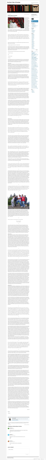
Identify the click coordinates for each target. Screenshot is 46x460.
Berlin (36, 62)
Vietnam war (32, 87)
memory (34, 75)
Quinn (34, 80)
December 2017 (33, 38)
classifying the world (32, 64)
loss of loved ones (36, 73)
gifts (36, 69)
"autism (32, 53)
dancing (32, 66)
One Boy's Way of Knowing (13, 2)
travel (36, 86)
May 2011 (33, 47)
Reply (10, 438)
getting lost (35, 69)
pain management (34, 78)
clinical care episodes (36, 64)
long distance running (32, 73)
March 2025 (33, 35)
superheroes (36, 83)
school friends (35, 81)
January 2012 (33, 45)
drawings (35, 66)
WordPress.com (33, 92)
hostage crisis (37, 71)
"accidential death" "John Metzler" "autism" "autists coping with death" (22, 422)
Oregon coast (32, 78)
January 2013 (33, 42)
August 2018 (33, 37)
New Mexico (37, 76)
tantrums (34, 84)
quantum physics (32, 80)
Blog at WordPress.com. (37, 458)
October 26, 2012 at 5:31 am (12, 441)
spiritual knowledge (35, 82)
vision (33, 87)
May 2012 (33, 44)
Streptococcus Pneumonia (33, 83)
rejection (35, 80)
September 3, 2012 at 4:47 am (12, 435)
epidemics (32, 67)
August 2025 (33, 34)
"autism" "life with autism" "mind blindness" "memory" (34, 54)
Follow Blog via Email (33, 14)
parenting (37, 78)
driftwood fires (37, 66)
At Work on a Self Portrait (26, 14)
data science (33, 66)
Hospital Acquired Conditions (33, 71)
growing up (32, 70)
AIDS (35, 60)
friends (35, 68)
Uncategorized (33, 32)
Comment (27, 454)
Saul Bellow (33, 81)
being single (35, 62)
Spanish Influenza (32, 82)
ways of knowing (35, 87)
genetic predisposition (33, 69)
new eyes (35, 76)
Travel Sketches (33, 31)
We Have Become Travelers (12, 15)
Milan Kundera (36, 75)
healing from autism (36, 70)
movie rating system (32, 76)
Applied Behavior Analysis (33, 61)
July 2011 (33, 46)
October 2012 (33, 43)
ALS (36, 60)
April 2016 (33, 39)
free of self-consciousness (33, 68)
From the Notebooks (33, 30)
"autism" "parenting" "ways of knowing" (34, 57)
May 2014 (33, 40)
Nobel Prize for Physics (35, 77)
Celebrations (33, 28)
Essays (13, 422)
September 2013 (33, 41)
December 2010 (33, 48)
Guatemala (34, 70)
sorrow (36, 81)
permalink (9, 423)
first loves (33, 67)
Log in (32, 90)
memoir (32, 75)
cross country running (35, 65)
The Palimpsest (33, 24)
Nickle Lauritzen (32, 77)
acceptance (32, 60)
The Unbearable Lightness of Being (34, 85)
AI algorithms (34, 60)
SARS (31, 81)
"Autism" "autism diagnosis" (34, 53)
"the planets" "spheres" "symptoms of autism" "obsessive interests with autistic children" (34, 59)
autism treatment (32, 62)
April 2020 (33, 36)
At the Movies (9, 14)
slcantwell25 (14, 16)
